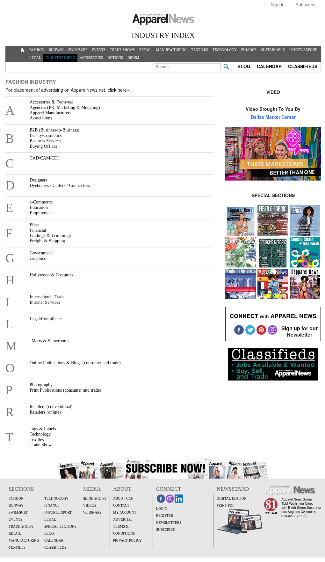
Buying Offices (43, 146)
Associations (41, 118)
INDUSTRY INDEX (60, 58)
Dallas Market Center (273, 117)
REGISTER (164, 515)
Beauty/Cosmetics (45, 135)
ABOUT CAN (123, 498)
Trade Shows (41, 444)
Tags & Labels (43, 428)
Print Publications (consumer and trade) (65, 390)
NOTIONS (115, 58)
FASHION (36, 50)
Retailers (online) (45, 412)
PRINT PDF (225, 505)
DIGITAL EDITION (232, 498)
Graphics (38, 258)
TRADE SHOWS (122, 50)
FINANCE (248, 50)
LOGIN (161, 508)
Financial (38, 230)
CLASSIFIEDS (302, 66)
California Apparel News (163, 19)
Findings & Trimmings (50, 235)
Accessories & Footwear (51, 102)
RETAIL (145, 50)
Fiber (34, 225)
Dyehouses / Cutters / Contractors (60, 185)
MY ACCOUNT (124, 512)
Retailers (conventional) (51, 406)
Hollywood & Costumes (51, 275)
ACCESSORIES (91, 58)
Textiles (37, 439)
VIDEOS (89, 505)
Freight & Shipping (47, 240)
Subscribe (306, 4)
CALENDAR (269, 66)
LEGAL (35, 58)
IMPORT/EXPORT (303, 50)
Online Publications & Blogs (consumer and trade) (75, 362)
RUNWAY (56, 50)
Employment (41, 212)
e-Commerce (41, 202)
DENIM (133, 58)
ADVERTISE (123, 519)
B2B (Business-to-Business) (54, 130)
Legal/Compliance (46, 319)
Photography (41, 384)
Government (41, 253)
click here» (118, 90)
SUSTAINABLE (273, 50)
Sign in (278, 4)
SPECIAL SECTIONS (60, 526)
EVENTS (98, 50)
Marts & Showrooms (50, 340)
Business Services (45, 141)
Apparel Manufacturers (50, 112)
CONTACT (121, 505)
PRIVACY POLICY (127, 540)
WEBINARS (92, 512)
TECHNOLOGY (225, 50)
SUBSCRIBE (165, 529)
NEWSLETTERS (168, 522)
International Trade (47, 297)
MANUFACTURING (171, 50)
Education (39, 207)
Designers (38, 180)
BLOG (243, 66)
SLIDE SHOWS (94, 498)
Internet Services (45, 302)
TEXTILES (199, 50)
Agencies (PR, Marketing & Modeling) (65, 107)
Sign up (290, 328)
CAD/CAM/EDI (44, 158)
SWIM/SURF (77, 50)
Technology (40, 434)
